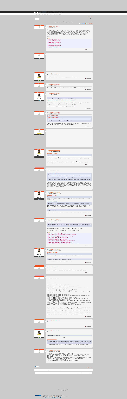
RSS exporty (62, 397)
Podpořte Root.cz (56, 397)
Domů (44, 12)
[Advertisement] (63, 5)
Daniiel (62, 389)
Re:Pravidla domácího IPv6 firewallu (54, 73)
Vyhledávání (53, 12)
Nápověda (48, 12)
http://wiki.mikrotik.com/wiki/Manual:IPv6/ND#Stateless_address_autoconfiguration (61, 100)
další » (91, 16)
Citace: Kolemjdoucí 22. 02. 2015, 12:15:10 (52, 153)
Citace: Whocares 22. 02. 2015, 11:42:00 (52, 96)
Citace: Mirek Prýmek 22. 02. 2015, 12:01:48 (52, 115)
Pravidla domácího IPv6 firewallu (54, 26)
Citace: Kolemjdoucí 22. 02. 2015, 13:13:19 (52, 195)
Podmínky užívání (51, 397)
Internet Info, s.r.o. (52, 396)
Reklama (39, 129)
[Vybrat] (49, 38)
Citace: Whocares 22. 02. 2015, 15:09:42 (52, 252)
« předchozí (88, 16)
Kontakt (44, 397)
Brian (68, 389)
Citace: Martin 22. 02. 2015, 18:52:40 (52, 339)
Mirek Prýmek (39, 92)
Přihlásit (58, 12)
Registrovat (63, 12)
